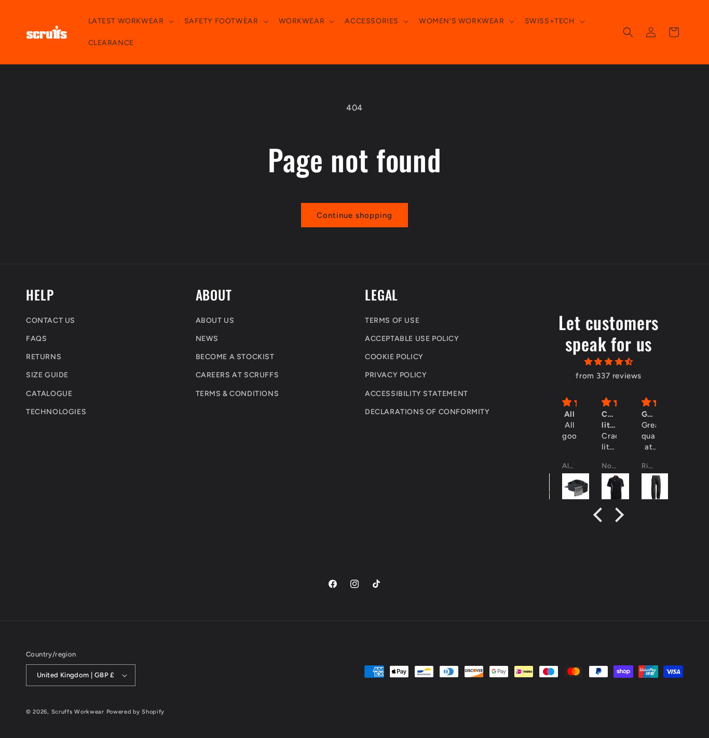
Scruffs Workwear (77, 711)
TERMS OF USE (392, 320)
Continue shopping (354, 215)
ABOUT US (215, 320)
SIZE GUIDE (47, 375)
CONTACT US (50, 320)
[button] (130, 21)
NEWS (207, 338)
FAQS (36, 338)
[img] (608, 361)
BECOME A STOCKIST (235, 356)
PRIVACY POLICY (396, 375)
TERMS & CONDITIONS (237, 393)
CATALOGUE (49, 393)
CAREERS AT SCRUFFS (237, 375)
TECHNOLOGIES (56, 411)
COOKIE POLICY (394, 356)
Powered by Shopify (135, 711)
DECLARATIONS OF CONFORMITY (427, 411)
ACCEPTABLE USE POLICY (412, 338)
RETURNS (43, 356)
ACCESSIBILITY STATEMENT (416, 393)
